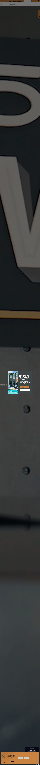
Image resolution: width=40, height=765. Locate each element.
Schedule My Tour (24, 387)
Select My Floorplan (25, 390)
